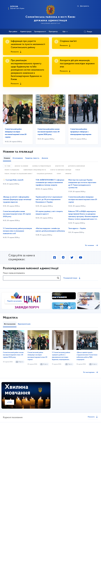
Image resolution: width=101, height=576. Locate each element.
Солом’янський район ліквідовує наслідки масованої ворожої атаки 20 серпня (82, 199)
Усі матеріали (88, 372)
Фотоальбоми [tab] (9, 324)
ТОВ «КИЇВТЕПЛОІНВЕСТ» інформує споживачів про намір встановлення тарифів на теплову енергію (50, 182)
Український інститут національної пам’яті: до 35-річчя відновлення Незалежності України (49, 199)
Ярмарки (68, 173)
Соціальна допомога (44, 173)
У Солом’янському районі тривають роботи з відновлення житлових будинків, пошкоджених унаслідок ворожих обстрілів (62, 356)
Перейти (57, 296)
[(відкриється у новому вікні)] (54, 257)
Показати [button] (15, 52)
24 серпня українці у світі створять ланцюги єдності (49, 213)
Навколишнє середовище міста (35, 169)
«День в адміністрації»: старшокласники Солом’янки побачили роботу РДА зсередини (87, 356)
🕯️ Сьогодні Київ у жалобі (13, 180)
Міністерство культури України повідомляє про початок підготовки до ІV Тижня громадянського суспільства (82, 184)
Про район (13, 32)
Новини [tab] (7, 158)
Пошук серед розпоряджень (14, 273)
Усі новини (89, 245)
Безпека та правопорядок (41, 166)
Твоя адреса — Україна (77, 228)
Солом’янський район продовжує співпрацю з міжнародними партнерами (80, 131)
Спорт (59, 173)
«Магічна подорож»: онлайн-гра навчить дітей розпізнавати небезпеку (50, 230)
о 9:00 (9, 402)
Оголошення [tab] (18, 158)
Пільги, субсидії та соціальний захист (18, 173)
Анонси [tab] (45, 158)
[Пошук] (58, 278)
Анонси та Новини (21, 166)
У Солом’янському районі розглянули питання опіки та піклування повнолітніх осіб (17, 231)
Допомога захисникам (76, 166)
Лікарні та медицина (12, 169)
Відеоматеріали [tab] (24, 324)
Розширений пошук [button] (70, 278)
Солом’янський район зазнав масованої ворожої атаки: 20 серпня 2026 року (48, 131)
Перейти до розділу (14, 301)
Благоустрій (59, 166)
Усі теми (7, 166)
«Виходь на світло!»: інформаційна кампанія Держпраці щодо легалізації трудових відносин (17, 199)
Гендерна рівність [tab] (32, 158)
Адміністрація (25, 32)
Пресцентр (53, 32)
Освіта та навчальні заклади (60, 169)
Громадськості (40, 32)
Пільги (78, 169)
